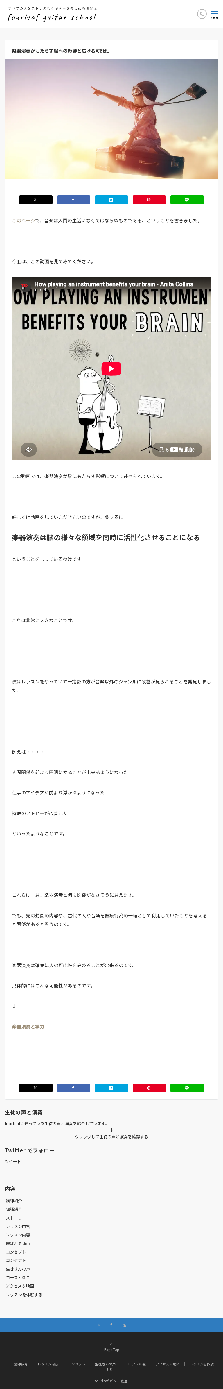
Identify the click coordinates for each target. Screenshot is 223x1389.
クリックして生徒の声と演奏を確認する (111, 1136)
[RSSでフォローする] (124, 1325)
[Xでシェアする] (35, 199)
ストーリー (16, 1218)
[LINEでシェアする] (187, 199)
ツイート (13, 1161)
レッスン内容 (18, 1235)
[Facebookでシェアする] (73, 199)
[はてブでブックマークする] (111, 199)
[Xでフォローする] (98, 1325)
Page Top (111, 1349)
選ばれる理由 (18, 1243)
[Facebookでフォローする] (111, 1325)
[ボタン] (202, 14)
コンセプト (16, 1260)
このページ (23, 220)
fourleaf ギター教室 (111, 1381)
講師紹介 (14, 1209)
